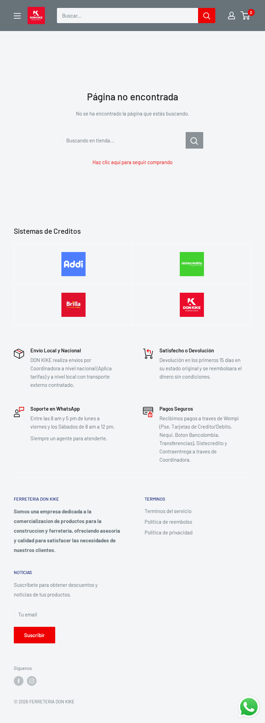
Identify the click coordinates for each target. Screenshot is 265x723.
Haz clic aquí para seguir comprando (132, 162)
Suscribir (34, 635)
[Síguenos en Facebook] (18, 681)
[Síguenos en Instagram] (32, 681)
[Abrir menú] (17, 16)
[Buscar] (206, 15)
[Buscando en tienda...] (194, 140)
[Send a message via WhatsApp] (249, 707)
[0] (245, 15)
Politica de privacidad (169, 532)
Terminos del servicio (168, 511)
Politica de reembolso (168, 522)
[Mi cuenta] (231, 15)
